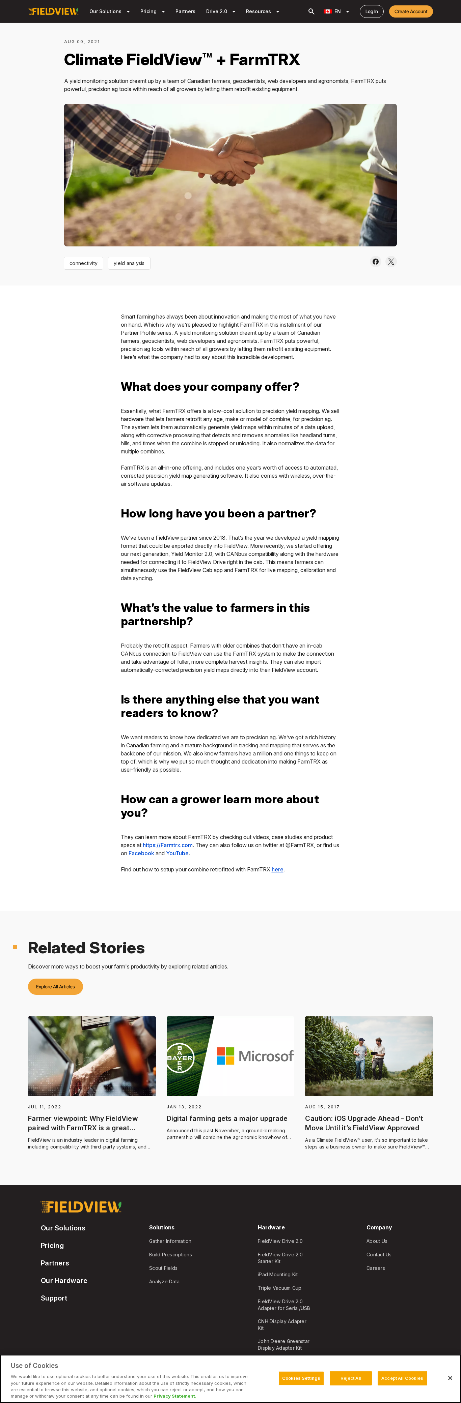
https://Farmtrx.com (168, 845)
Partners (185, 11)
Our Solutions (110, 11)
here (277, 869)
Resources (264, 11)
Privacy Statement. (175, 1396)
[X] (391, 261)
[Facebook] (375, 261)
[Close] (450, 1378)
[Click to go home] (53, 11)
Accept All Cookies (402, 1378)
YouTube (177, 853)
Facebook (141, 853)
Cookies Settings (301, 1378)
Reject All (351, 1378)
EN (343, 11)
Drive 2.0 (222, 11)
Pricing (153, 11)
